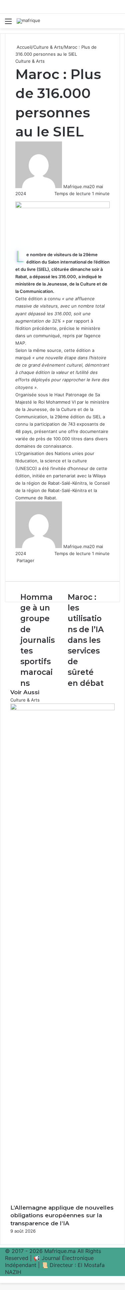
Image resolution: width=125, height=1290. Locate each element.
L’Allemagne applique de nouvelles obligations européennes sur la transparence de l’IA (62, 1215)
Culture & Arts (48, 47)
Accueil (23, 47)
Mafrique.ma (76, 186)
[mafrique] (28, 21)
